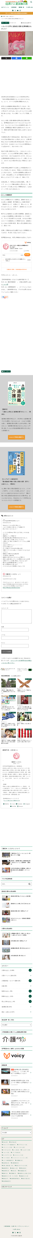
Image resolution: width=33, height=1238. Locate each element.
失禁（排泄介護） (8, 1165)
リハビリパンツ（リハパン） (19, 1157)
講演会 (5, 1178)
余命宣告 (6, 1163)
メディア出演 (16, 1152)
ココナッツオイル (20, 1147)
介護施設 (19, 1160)
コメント (4, 608)
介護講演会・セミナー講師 (11, 980)
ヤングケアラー (7, 1155)
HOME (3, 16)
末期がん (15, 1168)
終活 (14, 1170)
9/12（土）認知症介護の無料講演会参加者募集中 (16, 13)
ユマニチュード (18, 1155)
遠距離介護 (7, 1006)
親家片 (5, 1173)
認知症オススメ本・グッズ (10, 1176)
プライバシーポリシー (24, 1226)
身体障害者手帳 (15, 1178)
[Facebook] (13, 10)
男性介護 (23, 1168)
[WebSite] (6, 804)
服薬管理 (5, 1168)
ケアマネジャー (22, 1144)
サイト (3, 643)
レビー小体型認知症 (8, 1160)
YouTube (13, 1142)
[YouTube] (17, 10)
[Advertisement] (16, 77)
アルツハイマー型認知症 (9, 1144)
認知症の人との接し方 (25, 1173)
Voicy (5, 1142)
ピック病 (16, 1150)
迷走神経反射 (6, 1181)
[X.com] (15, 10)
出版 (4, 986)
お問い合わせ (17, 1229)
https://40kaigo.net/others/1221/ (11, 587)
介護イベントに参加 (9, 975)
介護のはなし (8, 970)
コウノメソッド (7, 1147)
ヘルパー (6, 1152)
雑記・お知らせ (9, 16)
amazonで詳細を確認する (16, 437)
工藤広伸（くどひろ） (12, 574)
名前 (2, 626)
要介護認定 (22, 1170)
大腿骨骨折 (15, 1163)
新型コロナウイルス (21, 1165)
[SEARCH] (31, 2)
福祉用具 (6, 1170)
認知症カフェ (24, 1176)
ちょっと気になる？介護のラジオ (12, 800)
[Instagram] (20, 10)
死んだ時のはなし (8, 1001)
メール (3, 634)
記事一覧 (14, 1226)
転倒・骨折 (26, 1178)
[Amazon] (20, 806)
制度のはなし (7, 991)
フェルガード (26, 1150)
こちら (5, 284)
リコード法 (6, 1157)
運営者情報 (7, 1226)
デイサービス (6, 1150)
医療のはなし (7, 996)
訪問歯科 (13, 1173)
